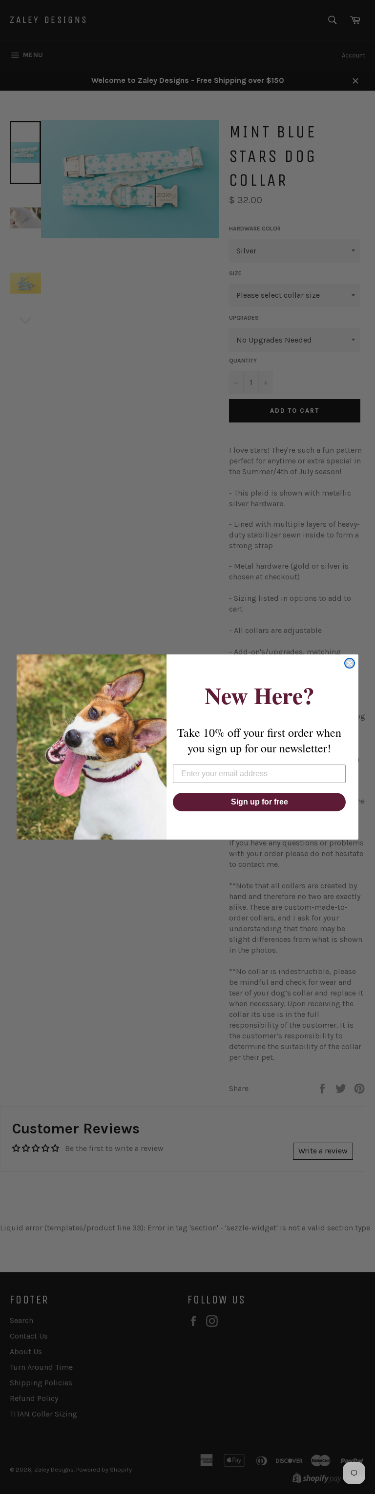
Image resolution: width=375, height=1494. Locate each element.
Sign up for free (259, 802)
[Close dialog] (349, 663)
